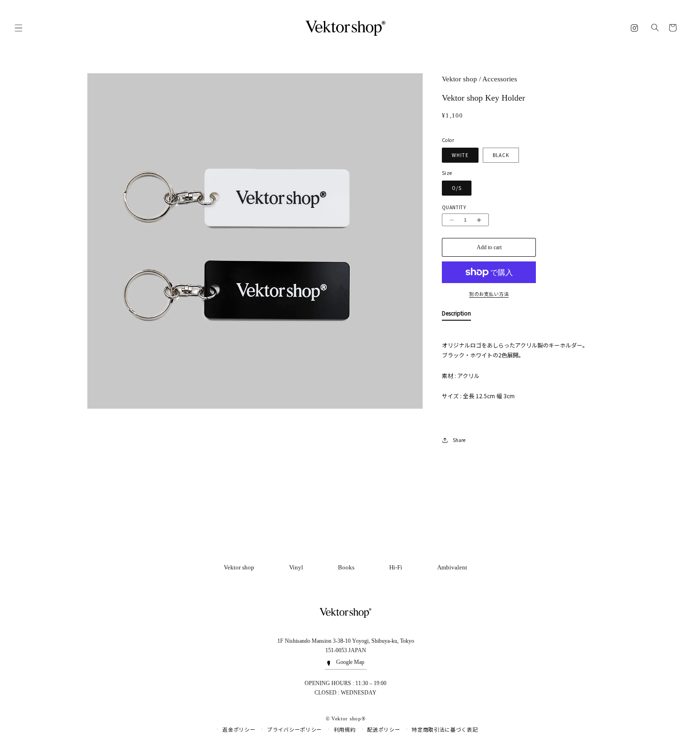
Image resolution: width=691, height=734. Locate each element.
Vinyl (296, 567)
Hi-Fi (395, 567)
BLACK (501, 154)
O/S (457, 187)
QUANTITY (454, 207)
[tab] (456, 315)
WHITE (460, 154)
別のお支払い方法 (489, 294)
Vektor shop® (348, 718)
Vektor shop (239, 567)
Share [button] (459, 439)
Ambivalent (452, 567)
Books (346, 567)
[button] (18, 28)
